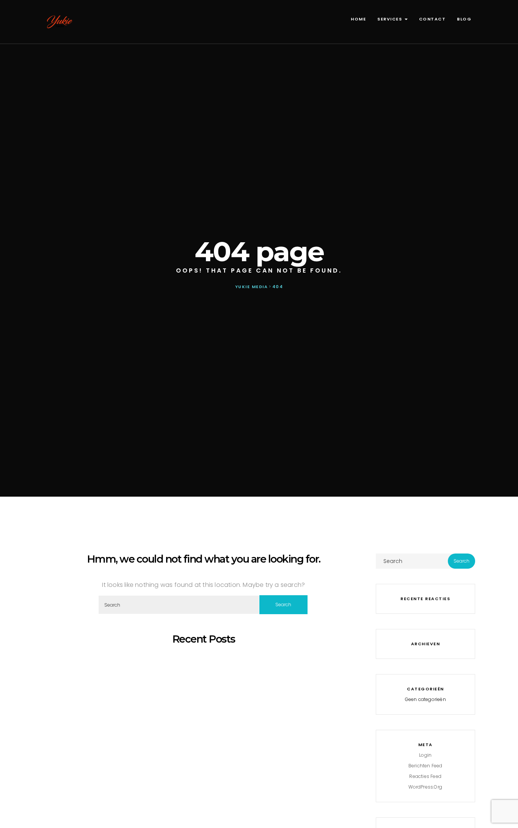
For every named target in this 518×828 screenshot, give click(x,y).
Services (390, 19)
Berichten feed (425, 765)
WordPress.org (425, 787)
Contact (432, 19)
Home (358, 19)
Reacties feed (425, 776)
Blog (464, 19)
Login (425, 755)
